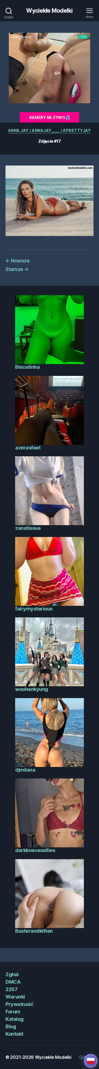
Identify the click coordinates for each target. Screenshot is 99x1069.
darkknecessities (35, 850)
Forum (13, 1011)
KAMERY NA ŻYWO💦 (49, 117)
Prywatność (19, 1004)
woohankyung (31, 689)
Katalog (15, 1019)
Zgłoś (12, 974)
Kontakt (14, 1034)
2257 (11, 989)
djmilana (25, 770)
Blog (11, 1026)
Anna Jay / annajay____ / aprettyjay (49, 130)
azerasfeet (27, 448)
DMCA (13, 982)
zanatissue (27, 528)
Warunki (15, 997)
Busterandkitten (34, 931)
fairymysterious (34, 609)
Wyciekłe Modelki (49, 10)
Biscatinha (27, 367)
